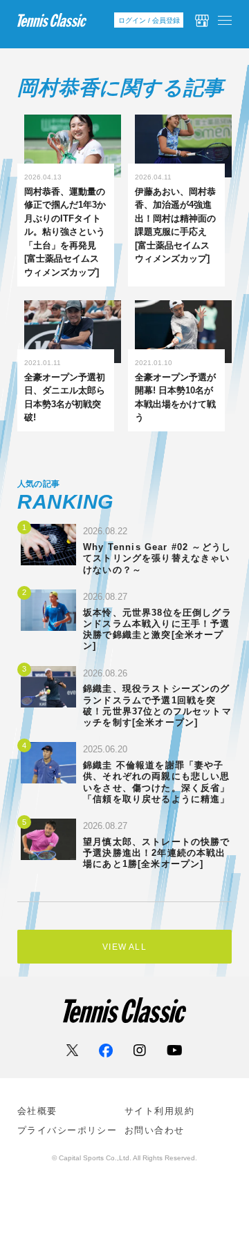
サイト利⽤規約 (159, 1110)
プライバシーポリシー (67, 1130)
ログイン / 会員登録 (149, 20)
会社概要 (37, 1110)
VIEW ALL (124, 947)
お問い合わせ (154, 1130)
